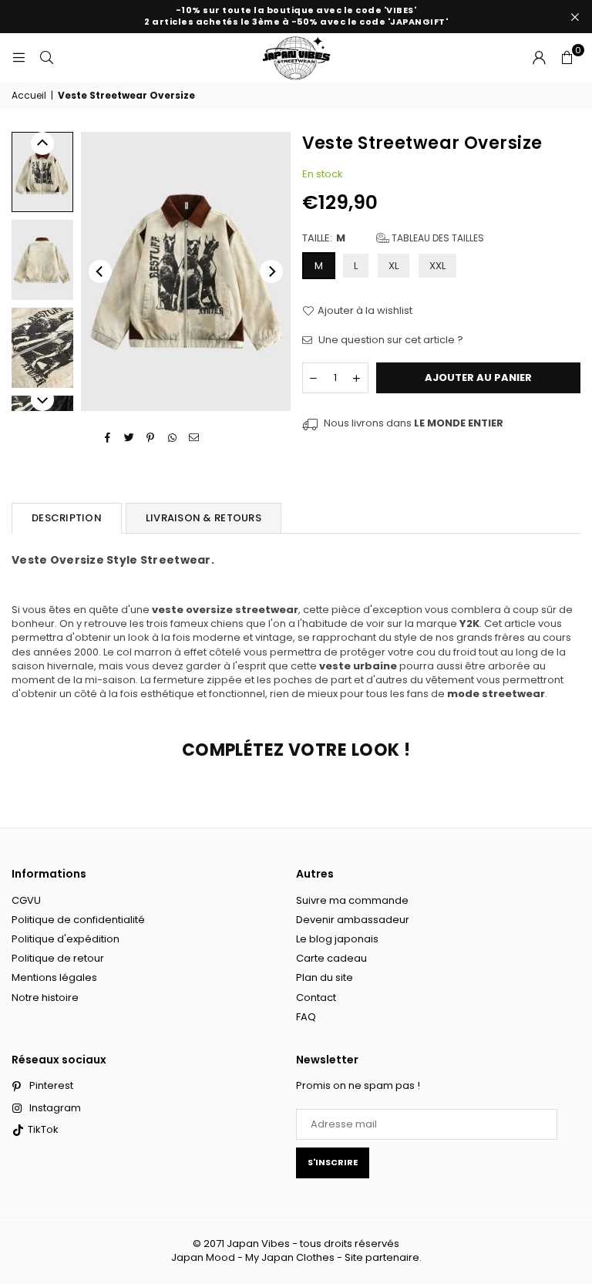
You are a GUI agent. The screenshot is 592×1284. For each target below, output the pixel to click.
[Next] (271, 271)
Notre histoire (45, 997)
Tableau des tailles (436, 237)
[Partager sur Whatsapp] (172, 437)
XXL (437, 265)
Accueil (29, 95)
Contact (316, 997)
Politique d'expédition (65, 939)
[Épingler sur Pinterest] (150, 437)
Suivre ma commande (352, 900)
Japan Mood (203, 1257)
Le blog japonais (337, 939)
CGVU (26, 900)
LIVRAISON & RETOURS (203, 518)
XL (393, 265)
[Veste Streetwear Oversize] (42, 172)
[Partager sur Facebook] (107, 437)
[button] (566, 58)
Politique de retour (58, 958)
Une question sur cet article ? (389, 340)
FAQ (306, 1016)
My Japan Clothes (290, 1257)
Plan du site (324, 977)
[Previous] (100, 271)
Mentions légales (54, 977)
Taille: (393, 238)
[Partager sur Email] (194, 437)
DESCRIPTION (67, 518)
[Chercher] (46, 57)
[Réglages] (539, 58)
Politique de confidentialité (78, 919)
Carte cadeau (331, 958)
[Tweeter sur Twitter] (129, 437)
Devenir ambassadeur (352, 919)
